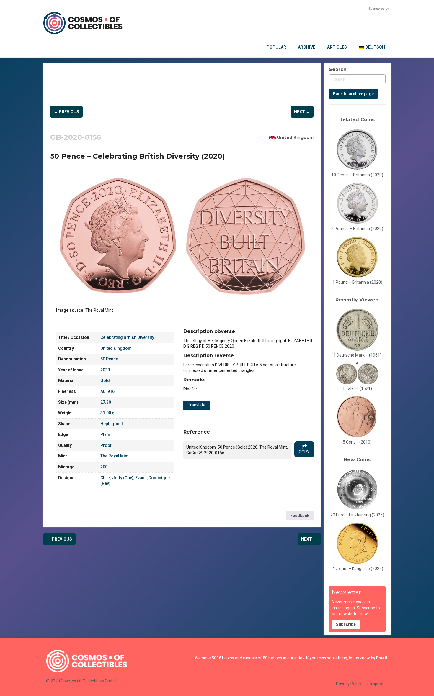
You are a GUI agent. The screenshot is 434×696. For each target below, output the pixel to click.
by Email (379, 658)
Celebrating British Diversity (127, 337)
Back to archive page (353, 93)
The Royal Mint (114, 456)
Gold (105, 380)
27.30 (105, 402)
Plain (105, 434)
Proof (106, 445)
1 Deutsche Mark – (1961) (357, 355)
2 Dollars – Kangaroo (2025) (357, 568)
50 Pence (109, 359)
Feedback (299, 515)
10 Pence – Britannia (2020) (357, 175)
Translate (196, 405)
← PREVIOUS (66, 111)
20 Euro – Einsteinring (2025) (357, 515)
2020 (105, 369)
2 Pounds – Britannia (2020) (357, 228)
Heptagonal (111, 423)
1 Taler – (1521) (357, 388)
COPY (304, 451)
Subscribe (346, 624)
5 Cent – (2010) (357, 442)
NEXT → (302, 111)
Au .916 (107, 391)
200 (103, 466)
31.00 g (107, 413)
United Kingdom (295, 137)
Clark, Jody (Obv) (116, 477)
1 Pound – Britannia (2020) (357, 282)
